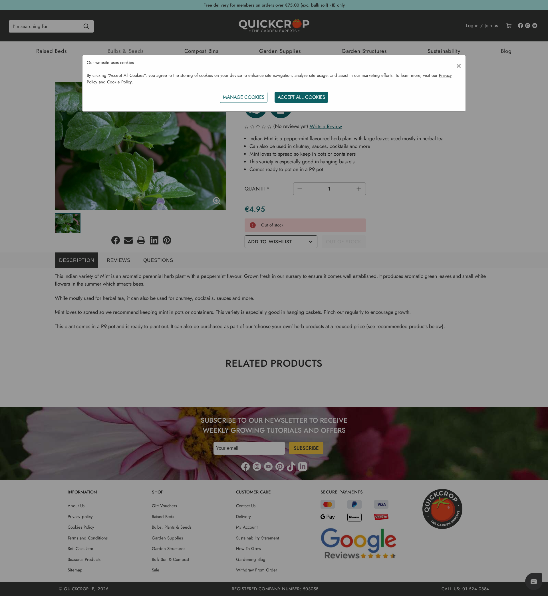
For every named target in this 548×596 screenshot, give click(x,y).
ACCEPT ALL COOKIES (301, 97)
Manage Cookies (243, 97)
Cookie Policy (119, 82)
